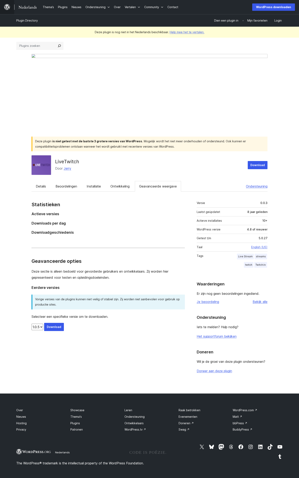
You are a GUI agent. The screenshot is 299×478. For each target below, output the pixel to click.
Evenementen (188, 416)
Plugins (75, 423)
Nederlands (62, 452)
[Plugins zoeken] (59, 46)
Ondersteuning (256, 186)
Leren (128, 410)
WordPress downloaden (273, 7)
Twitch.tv (260, 264)
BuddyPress (242, 429)
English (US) (259, 247)
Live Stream (245, 256)
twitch (248, 264)
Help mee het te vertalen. (187, 32)
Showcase (77, 410)
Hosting (21, 423)
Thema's (76, 416)
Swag (184, 429)
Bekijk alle (260, 302)
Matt (237, 416)
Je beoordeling (208, 302)
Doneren (186, 423)
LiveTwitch (67, 161)
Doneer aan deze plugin (214, 371)
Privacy (21, 429)
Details (41, 186)
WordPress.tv (135, 429)
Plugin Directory (27, 20)
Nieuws (21, 416)
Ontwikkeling (120, 186)
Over (19, 410)
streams (261, 256)
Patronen (76, 429)
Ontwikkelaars (134, 423)
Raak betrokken (189, 410)
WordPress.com (245, 410)
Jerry (67, 168)
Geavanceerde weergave (158, 186)
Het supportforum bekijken (217, 336)
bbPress (240, 423)
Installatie (94, 186)
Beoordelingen (66, 186)
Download (257, 165)
